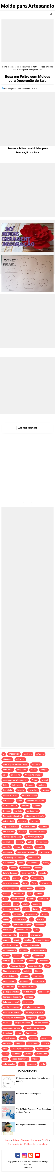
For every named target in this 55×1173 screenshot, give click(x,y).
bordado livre (32, 811)
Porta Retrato (28, 992)
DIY (4, 868)
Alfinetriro (20, 759)
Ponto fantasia (9, 981)
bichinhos (33, 790)
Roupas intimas (41, 1023)
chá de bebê (8, 832)
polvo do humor (10, 976)
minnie (17, 940)
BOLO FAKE (8, 801)
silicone (33, 1038)
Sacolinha (7, 1033)
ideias (26, 909)
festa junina (27, 888)
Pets (47, 966)
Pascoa (31, 961)
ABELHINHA (14, 754)
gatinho (6, 904)
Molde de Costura (10, 945)
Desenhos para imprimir (13, 857)
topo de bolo (42, 1048)
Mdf (36, 930)
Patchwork (43, 961)
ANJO (33, 770)
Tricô (5, 1054)
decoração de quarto (26, 852)
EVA (25, 878)
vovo (22, 1064)
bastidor (20, 790)
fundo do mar (17, 899)
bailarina (29, 785)
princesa (29, 997)
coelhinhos (8, 842)
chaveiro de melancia (12, 837)
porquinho (24, 981)
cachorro (35, 821)
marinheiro (39, 925)
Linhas (6, 919)
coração (6, 847)
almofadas (7, 770)
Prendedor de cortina (12, 997)
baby (5, 785)
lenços (44, 914)
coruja (17, 847)
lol (32, 919)
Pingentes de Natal (11, 971)
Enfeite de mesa (10, 873)
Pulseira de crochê (11, 1002)
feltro (34, 883)
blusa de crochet (10, 795)
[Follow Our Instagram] (24, 1155)
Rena (42, 1018)
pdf (4, 966)
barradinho (7, 790)
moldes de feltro (39, 950)
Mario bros (7, 930)
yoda (42, 1064)
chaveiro (22, 832)
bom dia (25, 806)
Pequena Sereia (17, 966)
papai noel (18, 961)
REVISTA (7, 1023)
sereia (22, 1038)
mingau (6, 940)
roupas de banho (22, 1023)
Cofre (30, 842)
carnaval (43, 826)
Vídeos (35, 1059)
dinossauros (33, 863)
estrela (16, 878)
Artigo (34, 780)
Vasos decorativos (20, 1059)
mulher (6, 955)
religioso (31, 1018)
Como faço (42, 842)
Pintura (38, 971)
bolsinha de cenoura (35, 801)
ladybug (17, 914)
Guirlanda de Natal (11, 909)
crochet (28, 847)
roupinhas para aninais (34, 1028)
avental (45, 780)
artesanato (15, 775)
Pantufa (6, 961)
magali (6, 925)
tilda (5, 1048)
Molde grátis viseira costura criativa (31, 1125)
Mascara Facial (23, 930)
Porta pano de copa (26, 987)
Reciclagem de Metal (12, 1012)
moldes (23, 950)
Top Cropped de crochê (22, 1048)
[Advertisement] (27, 40)
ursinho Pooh (41, 1054)
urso (5, 1059)
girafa (25, 904)
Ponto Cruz (37, 976)
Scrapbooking (9, 1038)
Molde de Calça (42, 940)
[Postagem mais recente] (23, 502)
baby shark (17, 785)
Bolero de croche (29, 795)
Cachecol (22, 821)
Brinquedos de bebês (35, 816)
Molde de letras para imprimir (28, 1093)
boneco (6, 811)
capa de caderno (10, 826)
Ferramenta (46, 883)
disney (46, 863)
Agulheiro (28, 754)
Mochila (27, 940)
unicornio (16, 1054)
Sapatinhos (31, 1033)
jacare (35, 909)
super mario (33, 1043)
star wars (7, 1043)
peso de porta (35, 966)
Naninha (17, 955)
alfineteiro (7, 759)
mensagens (36, 935)
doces (13, 868)
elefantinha (25, 868)
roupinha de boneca (11, 1028)
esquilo (43, 873)
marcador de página (22, 925)
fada (25, 883)
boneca (36, 806)
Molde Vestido (9, 950)
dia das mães (34, 857)
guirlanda (37, 904)
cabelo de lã (8, 821)
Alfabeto (40, 754)
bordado (18, 811)
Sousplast (45, 1038)
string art (19, 1043)
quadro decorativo (11, 1007)
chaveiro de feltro (37, 832)
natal (27, 955)
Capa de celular (28, 826)
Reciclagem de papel (35, 1012)
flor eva (39, 893)
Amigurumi (21, 770)
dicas (20, 863)
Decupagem (45, 852)
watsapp (32, 1064)
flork (5, 899)
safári (18, 1033)
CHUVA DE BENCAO (34, 837)
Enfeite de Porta (28, 873)
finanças (40, 888)
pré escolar (44, 992)
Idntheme (28, 1167)
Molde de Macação (31, 945)
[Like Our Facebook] (18, 1155)
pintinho (27, 971)
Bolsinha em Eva (10, 806)
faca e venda (37, 878)
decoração (7, 852)
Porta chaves (39, 981)
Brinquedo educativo (12, 816)
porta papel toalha (11, 992)
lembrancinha (31, 914)
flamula (6, 893)
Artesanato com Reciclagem (15, 780)
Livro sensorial (19, 919)
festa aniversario (10, 888)
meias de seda (9, 935)
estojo (6, 878)
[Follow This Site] (31, 1155)
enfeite (38, 868)
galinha (31, 899)
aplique (44, 770)
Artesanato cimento (33, 775)
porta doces (8, 987)
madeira (40, 919)
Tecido (46, 1043)
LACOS (6, 914)
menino (23, 935)
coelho (20, 842)
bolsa (19, 801)
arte (4, 775)
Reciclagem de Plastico (13, 1018)
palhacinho (38, 955)
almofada (36, 764)
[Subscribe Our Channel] (37, 1155)
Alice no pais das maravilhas (15, 764)
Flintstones (19, 893)
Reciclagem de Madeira (34, 1007)
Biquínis (45, 790)
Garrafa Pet (43, 899)
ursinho (28, 1054)
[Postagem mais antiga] (31, 502)
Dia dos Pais (8, 863)
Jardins (46, 909)
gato (16, 904)
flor (29, 893)
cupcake (39, 847)
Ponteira (24, 976)
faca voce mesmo (10, 883)
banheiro (42, 785)
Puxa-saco (27, 1002)
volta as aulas (9, 1064)
